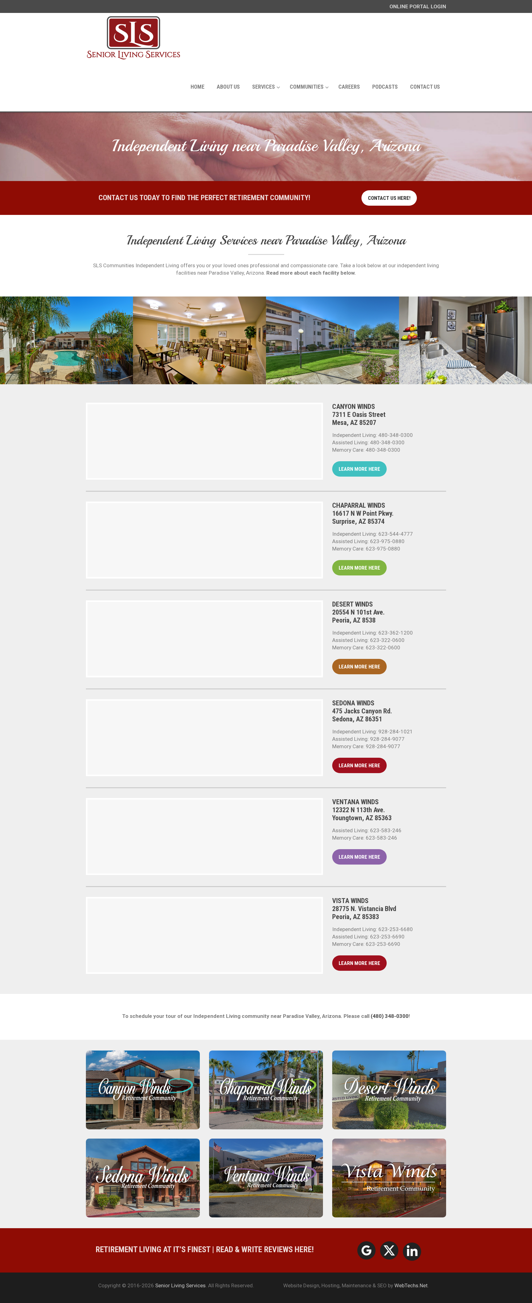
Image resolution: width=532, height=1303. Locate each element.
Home (197, 86)
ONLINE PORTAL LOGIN (417, 6)
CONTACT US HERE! (389, 198)
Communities (307, 86)
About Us (228, 86)
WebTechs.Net (411, 1285)
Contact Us (425, 86)
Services (263, 86)
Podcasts (385, 86)
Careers (349, 86)
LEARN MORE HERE (359, 469)
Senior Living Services (180, 1285)
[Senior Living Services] (134, 37)
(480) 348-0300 (390, 1016)
